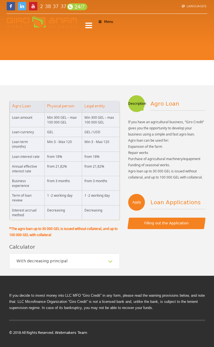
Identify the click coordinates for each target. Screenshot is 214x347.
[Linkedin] (22, 6)
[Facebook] (11, 6)
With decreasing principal (41, 261)
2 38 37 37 (53, 6)
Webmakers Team (71, 332)
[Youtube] (33, 6)
